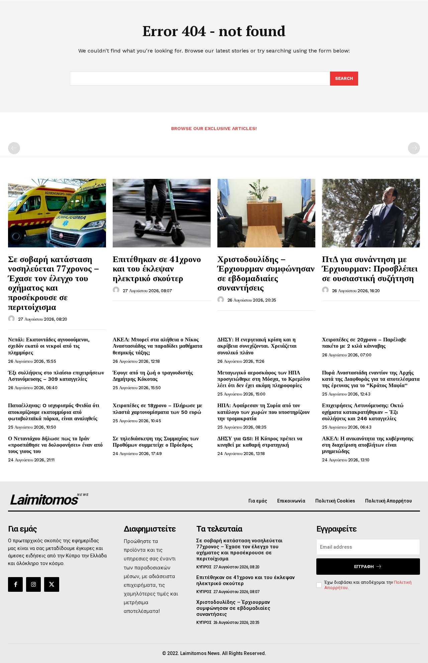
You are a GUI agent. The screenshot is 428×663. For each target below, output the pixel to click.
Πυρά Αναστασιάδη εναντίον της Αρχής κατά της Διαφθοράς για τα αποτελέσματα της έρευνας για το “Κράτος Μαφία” (371, 379)
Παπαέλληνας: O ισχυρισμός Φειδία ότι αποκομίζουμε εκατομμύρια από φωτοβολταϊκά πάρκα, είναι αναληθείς (53, 411)
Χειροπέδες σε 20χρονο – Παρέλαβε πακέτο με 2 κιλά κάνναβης (364, 342)
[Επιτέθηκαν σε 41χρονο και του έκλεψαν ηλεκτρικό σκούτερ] (162, 213)
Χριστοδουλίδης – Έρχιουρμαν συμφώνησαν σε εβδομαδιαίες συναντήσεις (266, 273)
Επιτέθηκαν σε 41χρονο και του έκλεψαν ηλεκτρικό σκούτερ (157, 268)
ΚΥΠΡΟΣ (203, 567)
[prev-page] (14, 148)
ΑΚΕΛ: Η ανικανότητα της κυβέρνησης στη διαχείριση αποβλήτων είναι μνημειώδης (367, 444)
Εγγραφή (364, 566)
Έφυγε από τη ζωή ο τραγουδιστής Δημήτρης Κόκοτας (153, 375)
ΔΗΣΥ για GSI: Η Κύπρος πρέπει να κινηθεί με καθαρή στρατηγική (259, 441)
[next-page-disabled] (414, 148)
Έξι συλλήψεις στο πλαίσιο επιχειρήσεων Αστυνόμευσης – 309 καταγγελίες (56, 375)
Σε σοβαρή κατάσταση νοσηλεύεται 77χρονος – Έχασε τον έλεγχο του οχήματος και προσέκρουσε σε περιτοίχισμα (53, 282)
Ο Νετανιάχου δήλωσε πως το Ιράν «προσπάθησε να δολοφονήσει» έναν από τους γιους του (55, 444)
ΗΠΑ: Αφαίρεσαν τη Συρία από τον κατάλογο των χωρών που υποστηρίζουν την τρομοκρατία (263, 411)
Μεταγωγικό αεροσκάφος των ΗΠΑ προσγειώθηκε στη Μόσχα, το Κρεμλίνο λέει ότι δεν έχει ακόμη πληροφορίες (263, 379)
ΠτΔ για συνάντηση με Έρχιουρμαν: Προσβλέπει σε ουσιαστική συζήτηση (370, 268)
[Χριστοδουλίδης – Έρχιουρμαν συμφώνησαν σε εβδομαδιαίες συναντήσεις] (266, 213)
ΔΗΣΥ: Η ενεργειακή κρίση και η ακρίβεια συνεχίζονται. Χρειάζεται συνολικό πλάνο (257, 345)
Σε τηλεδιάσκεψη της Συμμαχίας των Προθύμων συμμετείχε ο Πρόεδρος (156, 441)
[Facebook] (15, 584)
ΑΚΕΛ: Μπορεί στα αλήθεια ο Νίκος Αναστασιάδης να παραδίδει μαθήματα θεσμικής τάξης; (157, 345)
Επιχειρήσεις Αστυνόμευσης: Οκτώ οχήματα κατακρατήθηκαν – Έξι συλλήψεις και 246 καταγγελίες (363, 411)
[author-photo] (12, 319)
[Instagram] (33, 584)
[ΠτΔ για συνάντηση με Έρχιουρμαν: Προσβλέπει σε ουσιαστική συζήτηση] (371, 213)
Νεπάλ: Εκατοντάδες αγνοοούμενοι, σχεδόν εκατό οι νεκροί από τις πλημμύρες (49, 345)
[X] (51, 584)
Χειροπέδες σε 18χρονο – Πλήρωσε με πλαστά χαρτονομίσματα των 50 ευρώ (157, 408)
